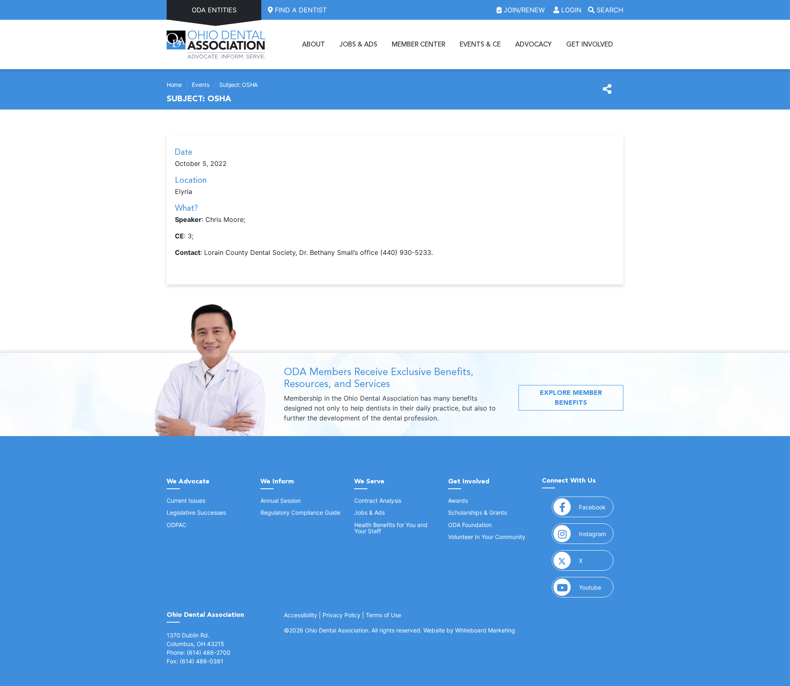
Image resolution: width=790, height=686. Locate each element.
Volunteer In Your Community (486, 536)
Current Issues (186, 500)
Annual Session (280, 500)
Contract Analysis (377, 500)
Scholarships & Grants (477, 512)
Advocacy (533, 44)
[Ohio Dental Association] (216, 44)
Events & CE (480, 44)
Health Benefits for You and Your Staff (391, 527)
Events (200, 84)
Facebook (596, 507)
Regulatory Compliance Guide (300, 512)
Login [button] (570, 10)
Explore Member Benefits (571, 397)
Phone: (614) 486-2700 (198, 652)
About (313, 44)
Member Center (418, 44)
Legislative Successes (196, 512)
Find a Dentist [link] (300, 10)
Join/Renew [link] (524, 10)
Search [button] (609, 10)
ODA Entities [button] (214, 10)
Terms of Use (383, 614)
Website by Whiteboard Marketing (469, 630)
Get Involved (589, 44)
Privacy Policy (341, 614)
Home (174, 84)
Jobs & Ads (358, 44)
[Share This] (607, 89)
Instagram (596, 533)
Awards (458, 500)
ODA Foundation (470, 524)
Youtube (596, 587)
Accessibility (300, 614)
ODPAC (176, 524)
